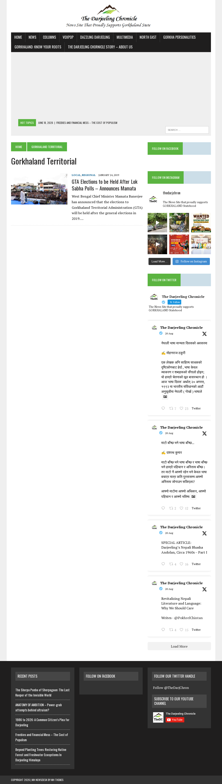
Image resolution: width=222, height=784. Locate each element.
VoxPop (68, 37)
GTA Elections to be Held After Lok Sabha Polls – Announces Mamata (104, 184)
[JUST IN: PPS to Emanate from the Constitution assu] (201, 244)
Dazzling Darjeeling (95, 37)
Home (18, 37)
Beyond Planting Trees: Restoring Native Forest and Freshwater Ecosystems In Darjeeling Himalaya (40, 754)
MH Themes (57, 780)
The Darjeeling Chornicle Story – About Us (100, 46)
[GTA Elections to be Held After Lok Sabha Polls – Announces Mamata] (39, 201)
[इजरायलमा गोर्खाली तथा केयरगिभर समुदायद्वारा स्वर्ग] (157, 244)
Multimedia (125, 37)
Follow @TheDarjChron (171, 687)
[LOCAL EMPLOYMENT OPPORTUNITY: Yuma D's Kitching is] (201, 223)
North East (148, 37)
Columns (49, 37)
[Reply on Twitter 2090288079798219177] (164, 508)
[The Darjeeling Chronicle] (111, 16)
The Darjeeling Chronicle (181, 327)
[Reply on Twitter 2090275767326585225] (164, 630)
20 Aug (169, 333)
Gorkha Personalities (179, 37)
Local (76, 175)
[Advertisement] (111, 86)
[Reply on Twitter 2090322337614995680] (164, 409)
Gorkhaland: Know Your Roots (38, 46)
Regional (89, 175)
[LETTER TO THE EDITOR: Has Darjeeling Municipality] (179, 223)
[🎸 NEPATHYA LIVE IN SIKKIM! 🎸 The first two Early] (179, 244)
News (32, 37)
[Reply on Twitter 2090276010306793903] (164, 564)
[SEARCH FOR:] (187, 129)
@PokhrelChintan (188, 617)
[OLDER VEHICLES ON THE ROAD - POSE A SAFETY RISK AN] (157, 223)
